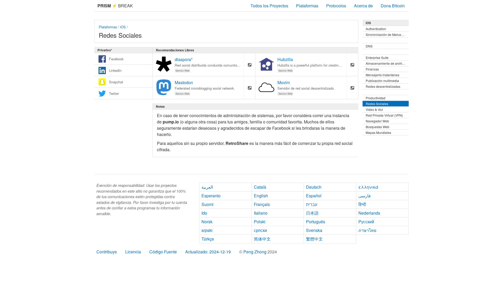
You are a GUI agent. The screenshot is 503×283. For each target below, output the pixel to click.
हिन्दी (362, 204)
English (261, 196)
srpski (206, 230)
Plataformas (307, 6)
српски (260, 230)
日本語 (312, 213)
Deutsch (313, 187)
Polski (259, 222)
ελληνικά (368, 187)
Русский (366, 222)
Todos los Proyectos (269, 6)
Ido (204, 213)
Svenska (314, 230)
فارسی (364, 196)
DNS (369, 46)
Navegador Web (377, 121)
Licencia (133, 252)
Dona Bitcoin (393, 6)
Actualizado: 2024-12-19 (208, 252)
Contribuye (106, 252)
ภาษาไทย (367, 230)
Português (315, 222)
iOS (123, 26)
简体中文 (262, 239)
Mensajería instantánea (382, 75)
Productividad (375, 98)
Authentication (376, 28)
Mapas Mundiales (378, 132)
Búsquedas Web (377, 126)
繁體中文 (314, 239)
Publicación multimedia (382, 80)
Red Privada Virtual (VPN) (384, 115)
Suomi (207, 204)
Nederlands (369, 213)
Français (262, 204)
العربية (207, 187)
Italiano (260, 213)
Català (260, 187)
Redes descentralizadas (383, 86)
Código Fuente (163, 252)
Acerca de (363, 6)
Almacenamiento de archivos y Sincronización (387, 63)
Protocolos (336, 6)
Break (115, 6)
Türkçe (207, 239)
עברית (311, 204)
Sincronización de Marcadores (387, 34)
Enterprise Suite (377, 57)
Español (313, 196)
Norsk (206, 222)
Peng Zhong (255, 252)
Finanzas (372, 69)
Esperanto (211, 196)
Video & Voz (374, 109)
